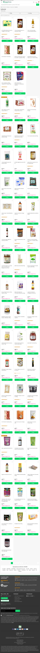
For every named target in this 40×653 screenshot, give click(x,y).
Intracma (35, 568)
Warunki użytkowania (20, 640)
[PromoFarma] (7, 2)
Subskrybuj (18, 610)
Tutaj (1, 603)
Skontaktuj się (4, 598)
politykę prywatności (9, 615)
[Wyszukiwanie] (37, 5)
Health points (17, 600)
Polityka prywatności (20, 639)
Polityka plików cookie (20, 643)
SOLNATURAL (8, 568)
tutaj (12, 622)
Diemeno (20, 571)
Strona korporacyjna (18, 601)
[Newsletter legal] (1, 615)
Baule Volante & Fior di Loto (21, 568)
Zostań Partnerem (18, 598)
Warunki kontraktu (20, 641)
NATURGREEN (13, 568)
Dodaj (7, 40)
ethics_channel (20, 644)
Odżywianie (12, 7)
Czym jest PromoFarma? (19, 595)
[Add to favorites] (12, 18)
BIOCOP (31, 568)
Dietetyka (8, 7)
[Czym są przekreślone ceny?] (1, 15)
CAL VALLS (27, 568)
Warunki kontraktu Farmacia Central (20, 642)
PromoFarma (4, 7)
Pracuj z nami (17, 597)
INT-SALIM (4, 568)
